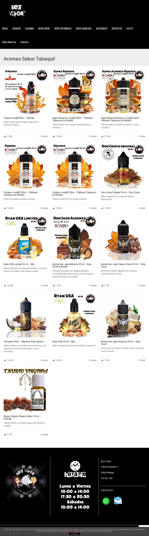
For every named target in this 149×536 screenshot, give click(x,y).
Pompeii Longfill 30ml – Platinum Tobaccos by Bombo (21, 193)
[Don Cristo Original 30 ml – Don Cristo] (123, 166)
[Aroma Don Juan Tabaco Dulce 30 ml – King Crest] (123, 238)
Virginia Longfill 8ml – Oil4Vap (19, 118)
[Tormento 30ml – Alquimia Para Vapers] (26, 315)
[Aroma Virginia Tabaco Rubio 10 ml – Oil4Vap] (26, 390)
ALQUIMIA (29, 28)
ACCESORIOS (101, 28)
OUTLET (130, 28)
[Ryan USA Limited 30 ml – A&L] (26, 238)
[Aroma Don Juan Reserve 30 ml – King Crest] (123, 315)
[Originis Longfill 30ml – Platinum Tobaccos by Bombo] (74, 166)
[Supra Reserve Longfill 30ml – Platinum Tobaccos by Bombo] (74, 91)
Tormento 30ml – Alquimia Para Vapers (23, 341)
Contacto (25, 42)
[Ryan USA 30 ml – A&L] (74, 315)
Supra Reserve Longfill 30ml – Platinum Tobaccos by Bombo (72, 119)
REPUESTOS (117, 28)
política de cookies (71, 531)
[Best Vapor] (17, 11)
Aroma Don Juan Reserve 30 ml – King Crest (120, 343)
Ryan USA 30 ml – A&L (63, 341)
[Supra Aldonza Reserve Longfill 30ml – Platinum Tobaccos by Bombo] (123, 91)
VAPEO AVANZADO (84, 28)
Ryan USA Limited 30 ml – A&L (19, 264)
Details (45, 136)
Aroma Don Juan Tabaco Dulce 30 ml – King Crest (123, 265)
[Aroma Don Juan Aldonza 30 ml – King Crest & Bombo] (74, 238)
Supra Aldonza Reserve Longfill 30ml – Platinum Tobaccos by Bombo (121, 119)
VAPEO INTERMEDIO (62, 28)
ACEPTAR (74, 534)
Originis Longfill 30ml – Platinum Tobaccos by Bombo (74, 193)
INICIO (5, 28)
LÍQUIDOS (16, 28)
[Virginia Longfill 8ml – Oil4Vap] (26, 91)
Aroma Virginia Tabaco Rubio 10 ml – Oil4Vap (22, 417)
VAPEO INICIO (44, 28)
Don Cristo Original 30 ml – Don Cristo (120, 192)
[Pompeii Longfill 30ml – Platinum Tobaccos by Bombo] (26, 166)
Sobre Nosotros (9, 42)
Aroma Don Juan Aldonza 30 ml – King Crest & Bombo (71, 265)
